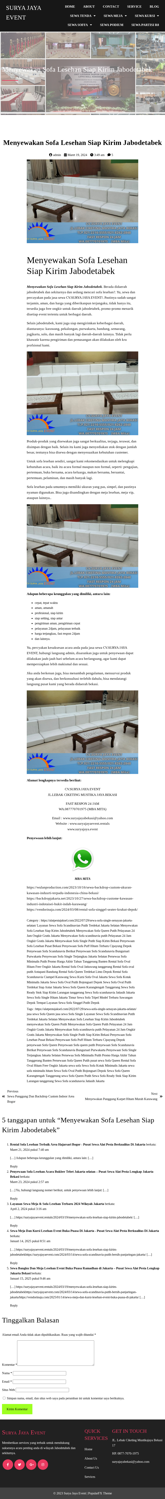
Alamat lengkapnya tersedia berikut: (54, 780)
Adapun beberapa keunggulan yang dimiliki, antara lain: (68, 594)
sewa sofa (75, 1065)
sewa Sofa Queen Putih (76, 1076)
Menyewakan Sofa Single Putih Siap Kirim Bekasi (87, 941)
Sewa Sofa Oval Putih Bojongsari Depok (76, 982)
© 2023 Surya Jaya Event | (70, 1493)
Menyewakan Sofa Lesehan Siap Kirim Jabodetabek (91, 1019)
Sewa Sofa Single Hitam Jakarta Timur (52, 997)
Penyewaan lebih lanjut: (44, 838)
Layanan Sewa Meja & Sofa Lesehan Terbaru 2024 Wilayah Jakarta (57, 1204)
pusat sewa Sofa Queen (105, 1060)
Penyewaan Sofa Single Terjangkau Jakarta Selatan (75, 956)
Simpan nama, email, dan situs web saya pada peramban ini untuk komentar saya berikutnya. (65, 1398)
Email (7, 1381)
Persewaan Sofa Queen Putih (71, 1060)
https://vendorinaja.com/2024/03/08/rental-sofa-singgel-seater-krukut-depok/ (82, 909)
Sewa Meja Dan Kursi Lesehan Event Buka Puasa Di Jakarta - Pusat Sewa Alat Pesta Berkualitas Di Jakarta (84, 1230)
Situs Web (8, 1390)
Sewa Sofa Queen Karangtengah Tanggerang (92, 987)
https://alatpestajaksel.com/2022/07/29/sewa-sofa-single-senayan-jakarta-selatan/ (85, 1009)
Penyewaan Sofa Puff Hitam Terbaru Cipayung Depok (97, 946)
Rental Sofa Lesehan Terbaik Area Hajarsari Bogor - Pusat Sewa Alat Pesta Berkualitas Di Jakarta (77, 1144)
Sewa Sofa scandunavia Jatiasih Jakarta (110, 992)
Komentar (9, 1364)
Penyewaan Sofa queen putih (77, 1045)
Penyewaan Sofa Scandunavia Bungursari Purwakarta (71, 1050)
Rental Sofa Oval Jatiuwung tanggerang (87, 966)
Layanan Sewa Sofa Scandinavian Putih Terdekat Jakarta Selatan (78, 925)
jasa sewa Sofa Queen (41, 1014)
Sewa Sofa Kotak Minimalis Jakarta (105, 1065)
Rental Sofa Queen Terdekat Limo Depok (86, 971)
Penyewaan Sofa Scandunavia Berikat (51, 951)
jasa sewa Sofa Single (70, 1014)
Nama (7, 1373)
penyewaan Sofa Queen (42, 1045)
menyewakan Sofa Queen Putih (47, 1024)
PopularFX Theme (100, 1493)
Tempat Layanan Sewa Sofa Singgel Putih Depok (67, 1002)
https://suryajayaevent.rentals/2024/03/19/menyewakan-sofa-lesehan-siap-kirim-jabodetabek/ (74, 1217)
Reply (14, 1166)
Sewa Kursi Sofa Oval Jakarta (88, 977)
